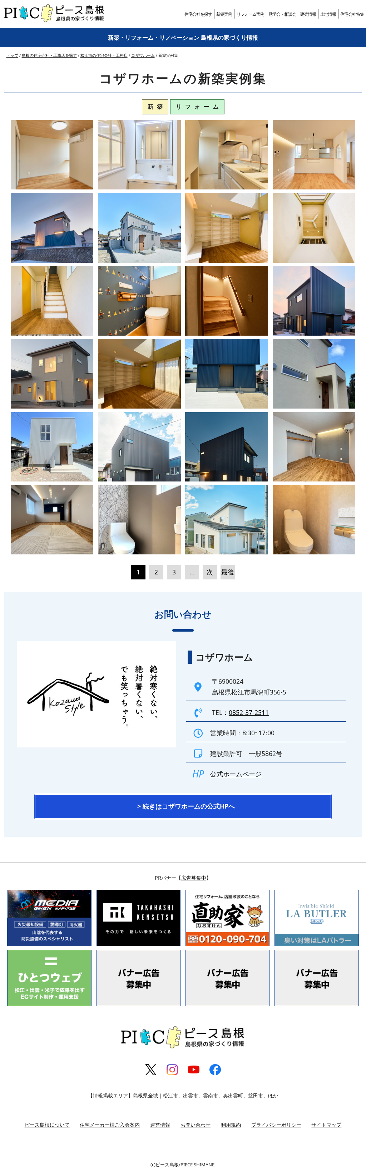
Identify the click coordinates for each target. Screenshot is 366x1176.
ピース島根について (47, 1124)
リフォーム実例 (250, 14)
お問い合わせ (195, 1124)
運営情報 (160, 1124)
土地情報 (328, 14)
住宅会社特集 (352, 14)
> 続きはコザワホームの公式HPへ (186, 806)
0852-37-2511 (249, 712)
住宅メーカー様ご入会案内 (110, 1124)
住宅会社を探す (198, 14)
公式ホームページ (236, 774)
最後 (227, 572)
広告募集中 (193, 877)
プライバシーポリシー (276, 1124)
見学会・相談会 (282, 14)
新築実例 (224, 14)
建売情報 (308, 14)
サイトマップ (326, 1124)
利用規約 (231, 1124)
